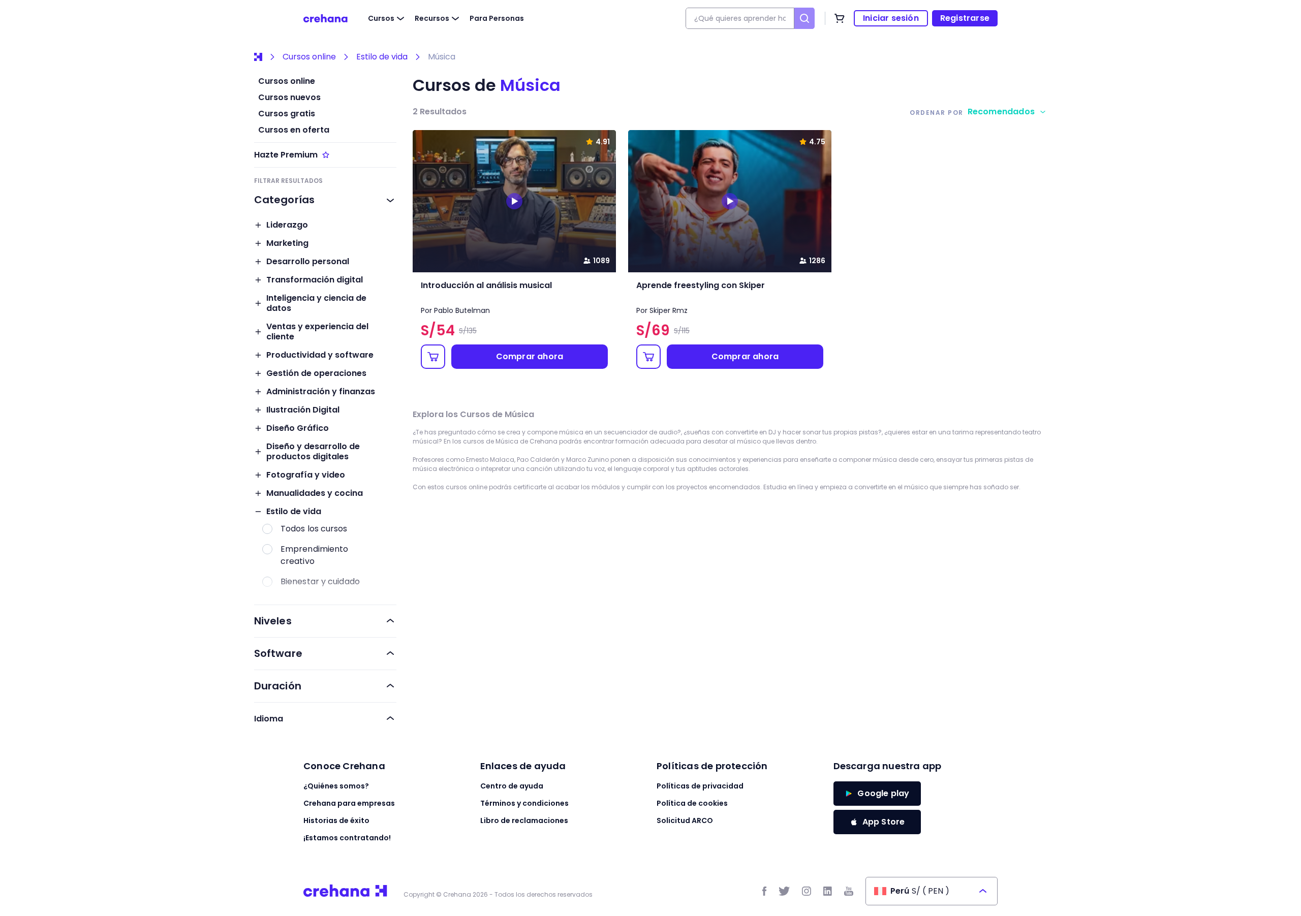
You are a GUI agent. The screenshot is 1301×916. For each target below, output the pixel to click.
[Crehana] (325, 18)
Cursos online (309, 57)
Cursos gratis (286, 114)
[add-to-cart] (433, 356)
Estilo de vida (382, 57)
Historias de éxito (336, 820)
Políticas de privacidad (700, 786)
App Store (883, 822)
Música (441, 57)
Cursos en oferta (293, 130)
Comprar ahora (530, 356)
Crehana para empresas (349, 803)
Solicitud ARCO (685, 820)
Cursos (381, 18)
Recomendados (1001, 111)
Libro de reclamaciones (524, 820)
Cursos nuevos (289, 97)
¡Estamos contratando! (347, 838)
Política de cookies (692, 803)
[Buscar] (804, 18)
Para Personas (497, 18)
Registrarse (964, 18)
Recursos (432, 18)
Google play (883, 793)
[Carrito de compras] (839, 18)
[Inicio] (258, 57)
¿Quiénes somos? (336, 786)
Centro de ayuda (511, 786)
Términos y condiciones (524, 803)
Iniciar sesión (891, 18)
